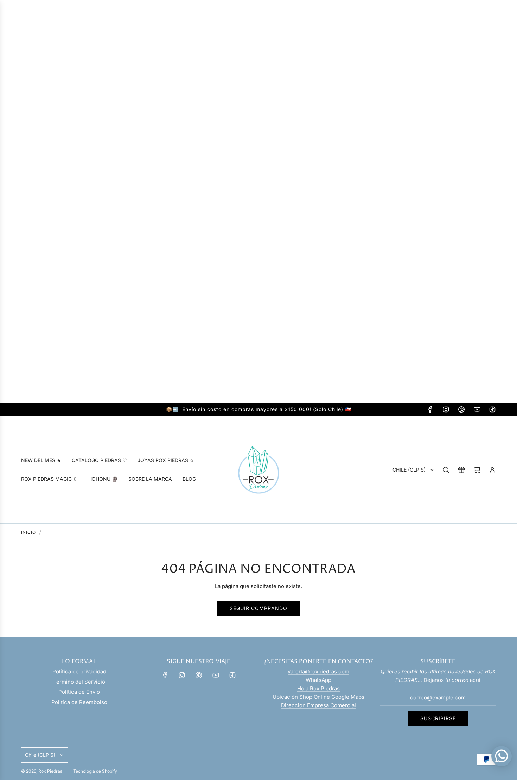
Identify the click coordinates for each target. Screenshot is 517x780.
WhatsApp (318, 680)
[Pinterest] (461, 409)
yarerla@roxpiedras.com (318, 671)
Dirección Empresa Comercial (318, 705)
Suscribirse (438, 718)
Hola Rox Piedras (318, 688)
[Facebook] (430, 409)
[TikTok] (492, 409)
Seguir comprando (258, 608)
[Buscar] (446, 470)
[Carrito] (477, 470)
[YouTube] (477, 409)
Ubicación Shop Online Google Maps (318, 696)
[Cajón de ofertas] (461, 470)
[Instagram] (446, 409)
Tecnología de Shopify (95, 771)
